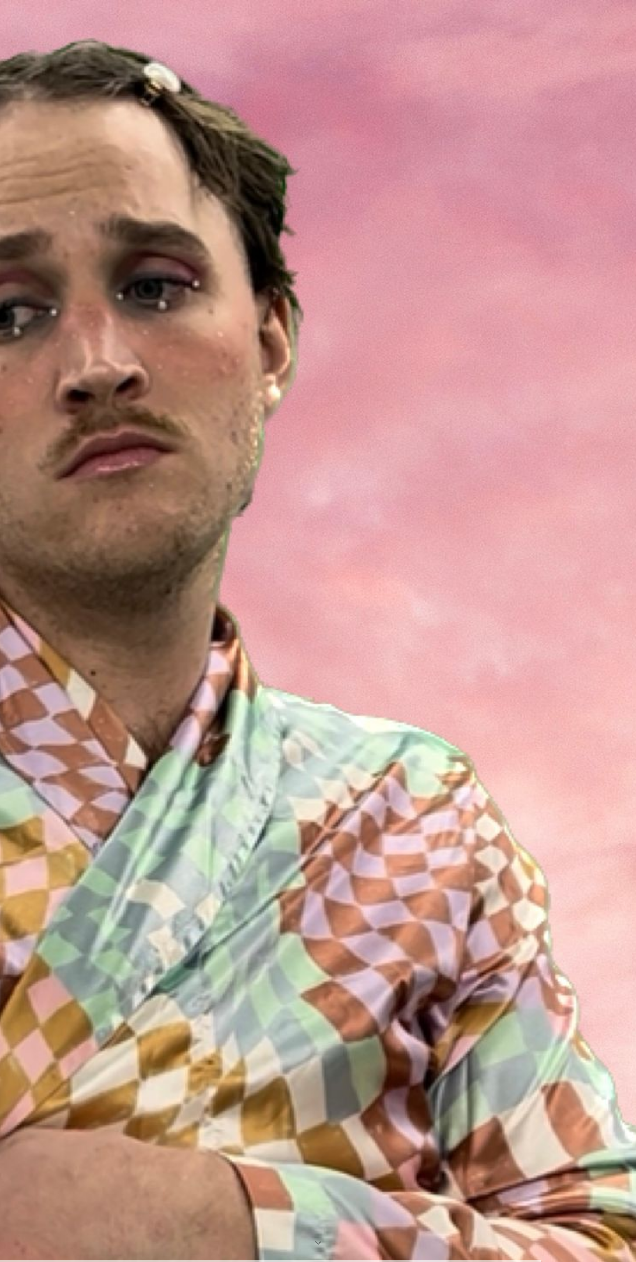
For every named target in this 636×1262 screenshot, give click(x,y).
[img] (318, 631)
